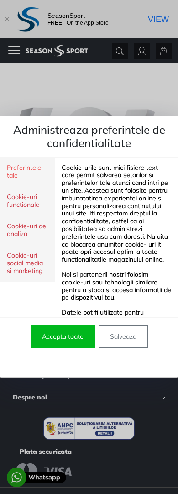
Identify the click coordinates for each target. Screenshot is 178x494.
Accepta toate (63, 336)
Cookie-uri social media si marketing (25, 263)
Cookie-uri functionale (23, 201)
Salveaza (123, 336)
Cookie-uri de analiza (26, 230)
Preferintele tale (24, 171)
